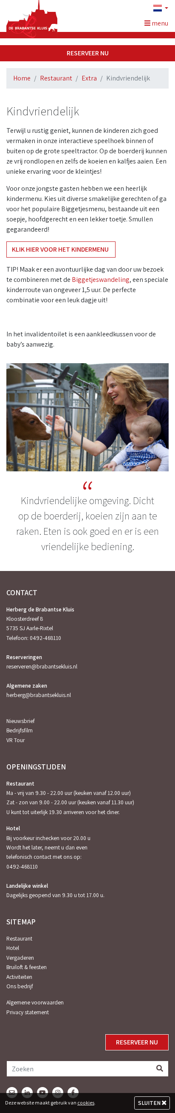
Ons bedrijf (19, 986)
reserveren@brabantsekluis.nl (41, 666)
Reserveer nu (88, 53)
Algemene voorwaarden (35, 1002)
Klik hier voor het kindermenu (61, 249)
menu (159, 23)
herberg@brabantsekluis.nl (38, 695)
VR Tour (15, 740)
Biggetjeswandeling (101, 279)
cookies (85, 1102)
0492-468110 (45, 638)
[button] (157, 8)
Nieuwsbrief (20, 721)
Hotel (12, 948)
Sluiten (150, 1103)
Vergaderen (20, 957)
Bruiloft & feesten (26, 967)
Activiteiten (19, 977)
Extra (89, 78)
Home (22, 78)
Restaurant (56, 78)
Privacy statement (27, 1012)
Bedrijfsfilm (19, 730)
